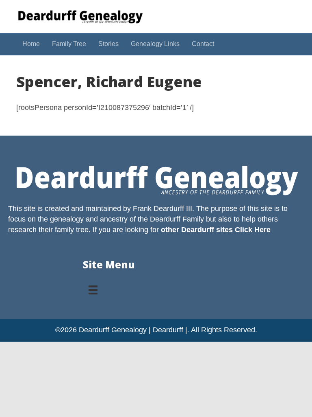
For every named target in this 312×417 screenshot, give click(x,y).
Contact (203, 43)
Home (31, 43)
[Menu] (93, 287)
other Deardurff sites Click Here (216, 230)
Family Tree (69, 43)
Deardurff (165, 219)
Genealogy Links (155, 43)
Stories (108, 43)
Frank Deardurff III (162, 208)
